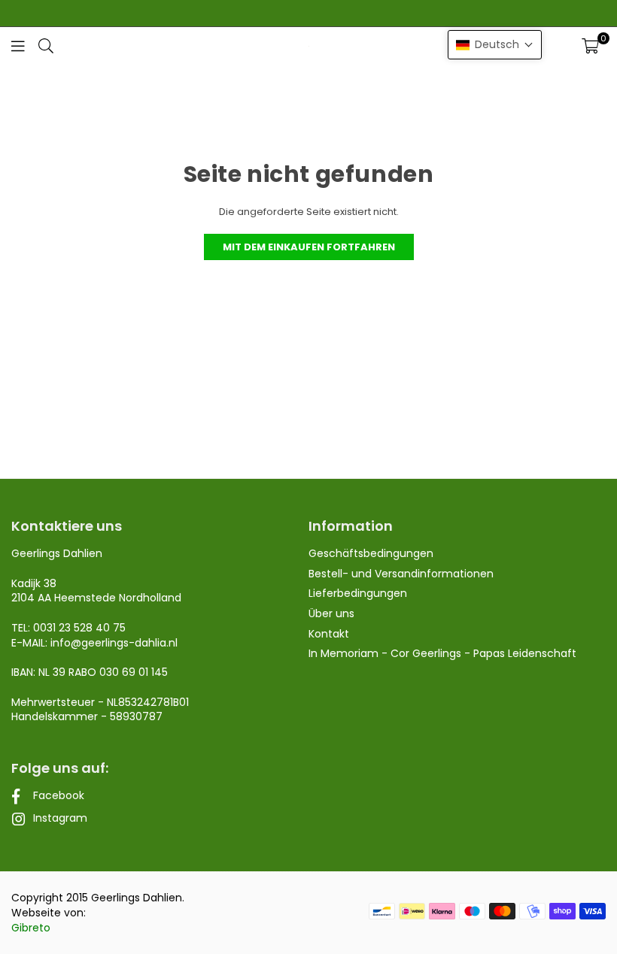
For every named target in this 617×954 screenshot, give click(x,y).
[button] (590, 45)
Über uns (331, 613)
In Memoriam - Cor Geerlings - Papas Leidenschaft (442, 653)
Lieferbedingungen (357, 593)
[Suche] (46, 45)
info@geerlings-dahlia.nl (114, 642)
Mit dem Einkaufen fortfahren (309, 247)
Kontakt (328, 633)
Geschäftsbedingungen (370, 553)
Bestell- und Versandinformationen (401, 573)
